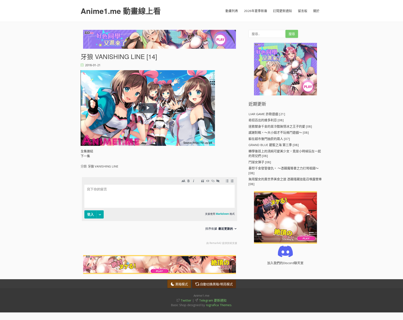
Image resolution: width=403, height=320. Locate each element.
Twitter (185, 300)
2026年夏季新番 (255, 11)
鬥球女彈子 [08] (260, 162)
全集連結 (87, 151)
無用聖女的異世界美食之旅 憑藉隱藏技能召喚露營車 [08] (285, 181)
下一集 (85, 156)
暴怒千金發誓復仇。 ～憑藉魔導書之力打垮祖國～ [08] (284, 170)
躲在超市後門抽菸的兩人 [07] (269, 139)
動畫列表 (231, 11)
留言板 (302, 11)
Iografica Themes (219, 305)
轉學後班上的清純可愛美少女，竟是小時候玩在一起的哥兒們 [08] (285, 153)
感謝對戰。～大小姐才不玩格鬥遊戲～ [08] (279, 132)
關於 (316, 11)
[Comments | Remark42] (159, 212)
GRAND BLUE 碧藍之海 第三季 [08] (274, 145)
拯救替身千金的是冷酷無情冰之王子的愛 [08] (280, 126)
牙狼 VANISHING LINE (103, 166)
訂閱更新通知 (282, 11)
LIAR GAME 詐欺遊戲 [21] (267, 114)
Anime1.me (121, 10)
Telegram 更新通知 (212, 300)
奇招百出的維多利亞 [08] (266, 120)
